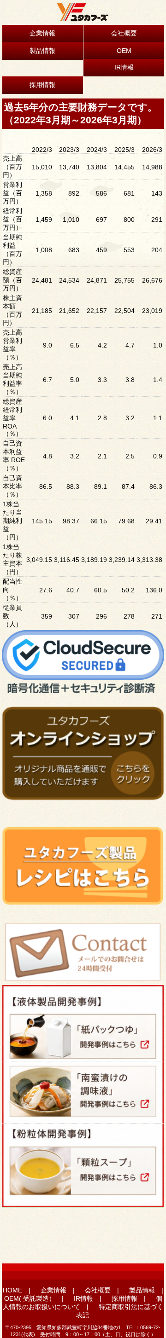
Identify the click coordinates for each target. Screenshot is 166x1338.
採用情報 (42, 84)
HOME (12, 1290)
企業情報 (42, 33)
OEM (124, 50)
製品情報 (42, 50)
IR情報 (124, 67)
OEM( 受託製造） (29, 1298)
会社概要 (124, 33)
